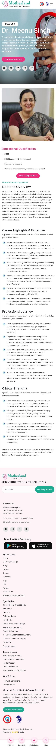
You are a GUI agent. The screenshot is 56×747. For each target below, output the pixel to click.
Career (6, 573)
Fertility (6, 612)
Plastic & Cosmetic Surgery (14, 638)
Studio (18, 732)
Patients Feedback (13, 709)
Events (6, 569)
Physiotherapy (9, 646)
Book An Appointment (13, 59)
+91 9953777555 (26, 518)
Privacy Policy (8, 684)
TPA (5, 584)
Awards (6, 588)
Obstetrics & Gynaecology (14, 605)
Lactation (7, 642)
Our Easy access (44, 489)
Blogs (5, 565)
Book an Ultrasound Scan (13, 659)
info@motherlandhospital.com (18, 522)
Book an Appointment (12, 655)
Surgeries (7, 576)
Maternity (7, 608)
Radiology (7, 620)
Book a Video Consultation (14, 670)
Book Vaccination (10, 666)
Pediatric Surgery (10, 631)
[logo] (14, 477)
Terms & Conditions (11, 681)
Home (5, 558)
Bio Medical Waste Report (14, 595)
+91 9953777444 (11, 518)
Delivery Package (10, 562)
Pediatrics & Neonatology (14, 623)
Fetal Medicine (9, 616)
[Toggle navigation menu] (51, 4)
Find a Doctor (9, 663)
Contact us (8, 591)
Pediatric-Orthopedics (13, 627)
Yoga (5, 580)
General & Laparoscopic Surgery (17, 635)
